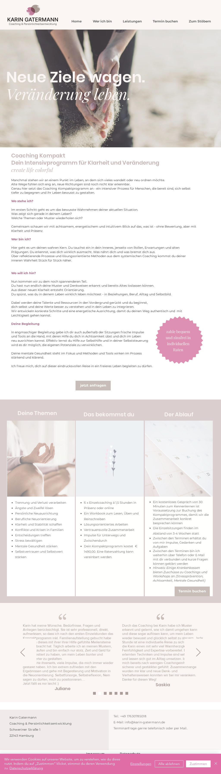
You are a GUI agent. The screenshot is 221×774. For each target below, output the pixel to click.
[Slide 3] (105, 693)
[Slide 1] (94, 693)
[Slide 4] (110, 693)
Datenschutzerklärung (26, 768)
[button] (132, 21)
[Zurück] (22, 653)
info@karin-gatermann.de (145, 722)
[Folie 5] (116, 693)
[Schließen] (215, 764)
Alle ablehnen (169, 764)
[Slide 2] (99, 693)
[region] (41, 508)
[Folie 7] (126, 693)
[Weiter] (198, 653)
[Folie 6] (121, 693)
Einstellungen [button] (140, 764)
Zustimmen (198, 764)
